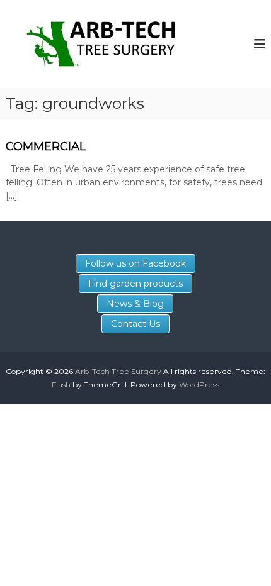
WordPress (199, 384)
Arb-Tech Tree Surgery (118, 371)
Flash (61, 384)
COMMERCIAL (46, 146)
